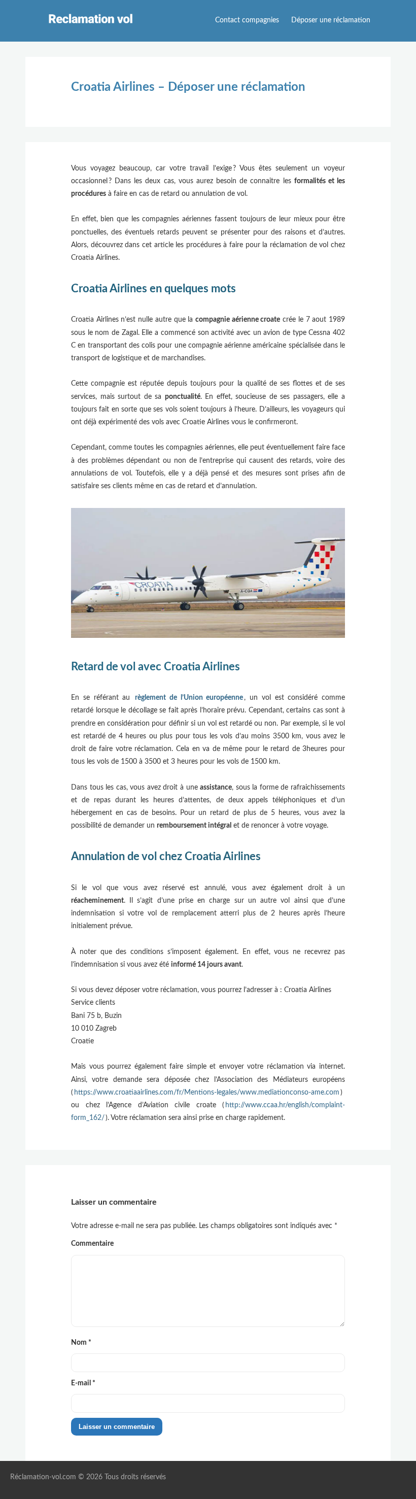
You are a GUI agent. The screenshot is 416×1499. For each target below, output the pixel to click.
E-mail (83, 1383)
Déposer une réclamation (330, 20)
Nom (81, 1342)
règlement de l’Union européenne (189, 697)
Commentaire (92, 1243)
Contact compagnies (247, 20)
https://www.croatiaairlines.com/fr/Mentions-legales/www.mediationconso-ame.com (206, 1092)
